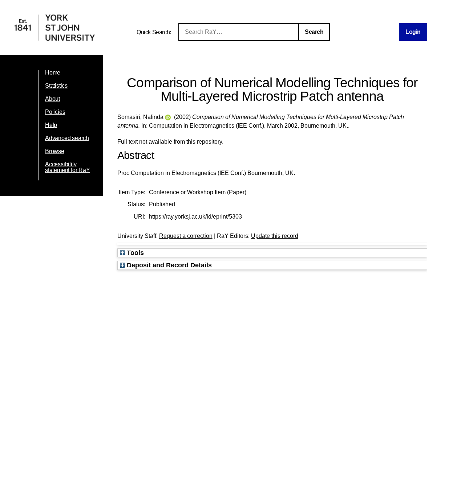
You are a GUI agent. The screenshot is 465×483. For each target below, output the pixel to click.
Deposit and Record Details (168, 265)
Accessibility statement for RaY (67, 167)
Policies (55, 112)
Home (52, 72)
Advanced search (67, 138)
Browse (54, 151)
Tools (134, 252)
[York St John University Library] (55, 39)
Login (413, 32)
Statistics (56, 86)
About (52, 99)
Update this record (274, 236)
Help (51, 125)
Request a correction (186, 236)
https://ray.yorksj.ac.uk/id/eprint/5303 (195, 216)
